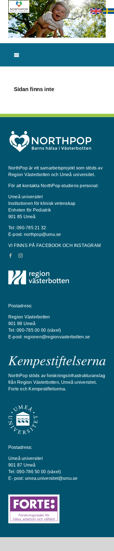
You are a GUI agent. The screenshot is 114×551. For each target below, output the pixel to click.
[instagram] (20, 255)
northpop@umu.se (42, 234)
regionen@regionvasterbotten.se (57, 336)
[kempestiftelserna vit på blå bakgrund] (57, 358)
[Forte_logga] (33, 496)
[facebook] (10, 255)
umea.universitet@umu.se (51, 478)
